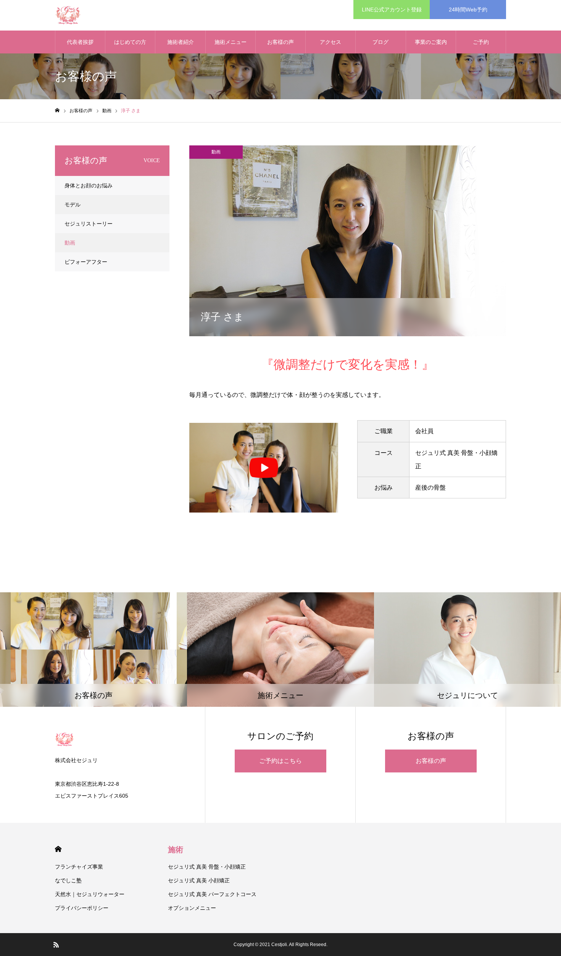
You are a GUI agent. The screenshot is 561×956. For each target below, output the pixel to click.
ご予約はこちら (280, 761)
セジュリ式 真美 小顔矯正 (199, 880)
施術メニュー (230, 42)
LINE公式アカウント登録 (392, 9)
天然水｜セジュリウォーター (89, 894)
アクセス (330, 42)
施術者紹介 (180, 42)
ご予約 (481, 42)
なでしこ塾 (68, 880)
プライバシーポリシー (81, 908)
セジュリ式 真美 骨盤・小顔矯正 (207, 867)
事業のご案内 (431, 42)
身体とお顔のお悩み (88, 185)
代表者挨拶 (80, 42)
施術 (175, 849)
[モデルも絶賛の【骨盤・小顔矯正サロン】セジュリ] (68, 15)
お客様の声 (280, 42)
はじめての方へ (130, 46)
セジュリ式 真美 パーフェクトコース (212, 894)
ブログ (380, 42)
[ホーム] (57, 110)
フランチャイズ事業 (79, 867)
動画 (216, 152)
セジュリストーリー (88, 224)
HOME (58, 849)
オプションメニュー (192, 908)
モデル (72, 205)
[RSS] (56, 944)
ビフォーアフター (85, 262)
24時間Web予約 (468, 9)
